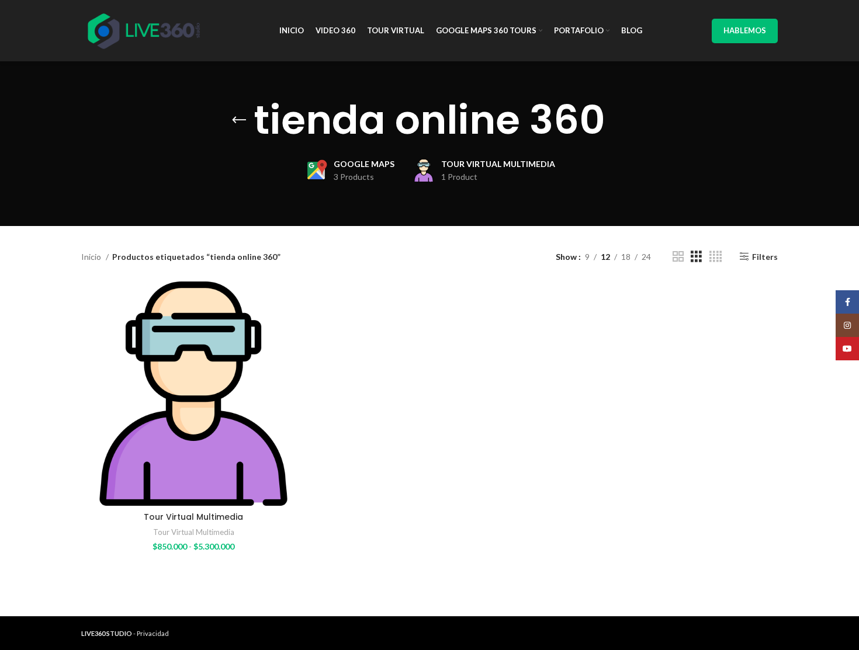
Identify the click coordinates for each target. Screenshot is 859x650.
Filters (765, 256)
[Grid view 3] (696, 256)
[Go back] (239, 120)
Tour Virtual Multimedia (193, 517)
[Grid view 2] (678, 256)
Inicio (92, 257)
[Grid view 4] (715, 256)
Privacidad (153, 633)
